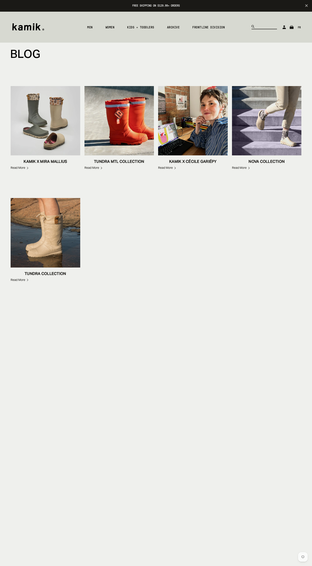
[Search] (254, 27)
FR (299, 27)
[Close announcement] (306, 5)
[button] (90, 27)
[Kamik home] (28, 28)
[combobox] (264, 26)
